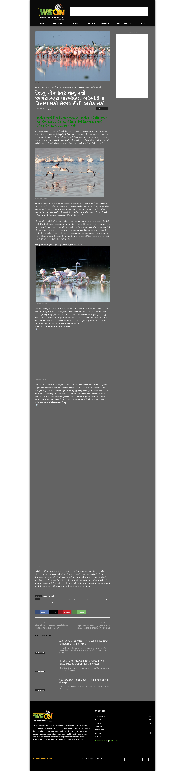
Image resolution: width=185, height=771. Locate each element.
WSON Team (40, 109)
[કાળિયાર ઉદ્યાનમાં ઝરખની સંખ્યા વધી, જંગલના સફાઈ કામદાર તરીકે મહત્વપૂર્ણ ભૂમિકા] (46, 645)
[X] (141, 759)
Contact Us (113, 741)
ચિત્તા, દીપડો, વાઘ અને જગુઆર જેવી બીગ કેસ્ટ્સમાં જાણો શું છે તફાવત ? (51, 626)
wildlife (38, 602)
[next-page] (40, 694)
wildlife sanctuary (48, 602)
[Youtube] (150, 759)
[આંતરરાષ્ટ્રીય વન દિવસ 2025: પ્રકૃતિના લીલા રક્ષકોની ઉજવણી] (46, 684)
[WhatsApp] (145, 759)
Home (37, 87)
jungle (87, 599)
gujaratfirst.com (48, 596)
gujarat (70, 599)
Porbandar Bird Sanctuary (99, 599)
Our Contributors (101, 741)
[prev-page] (36, 694)
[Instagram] (131, 759)
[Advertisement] (109, 11)
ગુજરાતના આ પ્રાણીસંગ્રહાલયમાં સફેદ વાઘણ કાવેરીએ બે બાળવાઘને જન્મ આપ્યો (93, 626)
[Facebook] (126, 759)
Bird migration (46, 599)
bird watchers (56, 599)
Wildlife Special (45, 87)
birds (64, 599)
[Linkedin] (136, 759)
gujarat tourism (79, 599)
